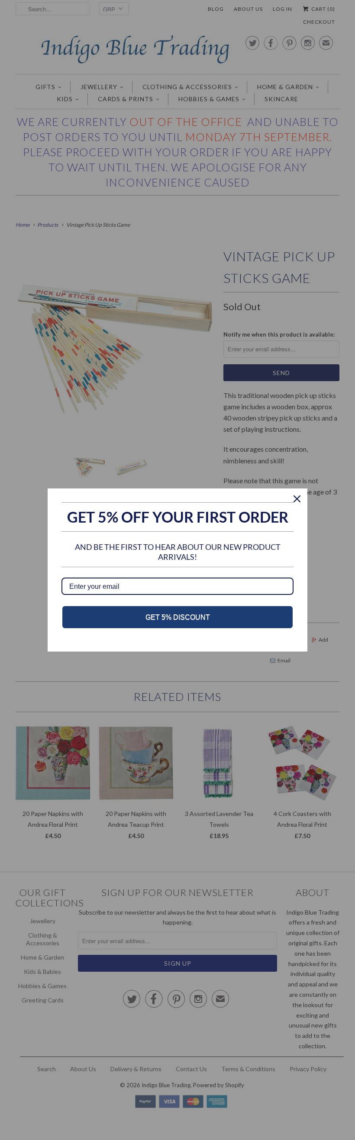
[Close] (297, 498)
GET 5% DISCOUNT (177, 617)
